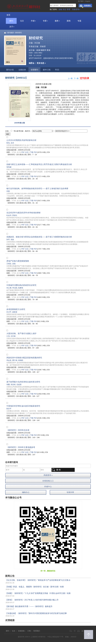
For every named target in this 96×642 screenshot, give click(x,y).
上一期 (70, 78)
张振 (12, 239)
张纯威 (8, 167)
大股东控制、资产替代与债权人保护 (21, 333)
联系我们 (36, 631)
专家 (45, 21)
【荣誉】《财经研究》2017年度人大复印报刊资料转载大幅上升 (32, 600)
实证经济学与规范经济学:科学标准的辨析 (23, 213)
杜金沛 (8, 215)
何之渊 (8, 288)
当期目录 (22, 70)
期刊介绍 (10, 70)
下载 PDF (33, 152)
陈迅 (8, 143)
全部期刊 (34, 70)
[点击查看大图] (19, 102)
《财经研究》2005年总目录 (17, 430)
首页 (8, 15)
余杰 (12, 143)
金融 (60, 9)
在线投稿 (21, 631)
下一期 (76, 78)
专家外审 (70, 492)
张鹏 (8, 384)
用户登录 (81, 1)
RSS (57, 70)
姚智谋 (14, 312)
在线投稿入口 (48, 481)
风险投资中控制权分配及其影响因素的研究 (24, 358)
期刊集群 (10, 33)
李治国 (14, 288)
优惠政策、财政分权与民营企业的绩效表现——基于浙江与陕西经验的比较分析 (39, 237)
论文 (22, 21)
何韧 (8, 191)
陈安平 (8, 409)
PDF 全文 (24, 152)
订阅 (29, 631)
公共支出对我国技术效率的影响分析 (21, 140)
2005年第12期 (19, 123)
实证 (64, 9)
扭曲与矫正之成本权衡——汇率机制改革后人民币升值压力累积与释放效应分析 (39, 164)
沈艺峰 (13, 336)
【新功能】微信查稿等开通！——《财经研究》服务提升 (29, 606)
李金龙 (8, 360)
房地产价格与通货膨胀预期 (17, 261)
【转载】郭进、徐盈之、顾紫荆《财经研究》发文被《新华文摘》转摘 (35, 587)
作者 (33, 21)
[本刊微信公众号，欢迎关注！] (48, 535)
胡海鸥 (20, 360)
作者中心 (48, 487)
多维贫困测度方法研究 (15, 309)
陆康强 (20, 288)
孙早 (8, 239)
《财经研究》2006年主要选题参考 (20, 447)
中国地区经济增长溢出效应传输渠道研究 (23, 406)
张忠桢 (13, 384)
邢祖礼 (14, 215)
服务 (57, 21)
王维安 (8, 264)
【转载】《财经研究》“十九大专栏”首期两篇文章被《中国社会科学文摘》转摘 (38, 593)
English (87, 1)
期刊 (11, 21)
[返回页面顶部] (88, 634)
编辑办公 (26, 492)
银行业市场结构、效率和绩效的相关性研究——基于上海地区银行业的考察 (37, 189)
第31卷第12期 (16, 155)
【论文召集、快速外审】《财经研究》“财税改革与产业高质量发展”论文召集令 (38, 580)
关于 (11, 27)
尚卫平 (8, 312)
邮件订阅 (46, 70)
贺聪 (14, 264)
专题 (79, 21)
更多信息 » (41, 63)
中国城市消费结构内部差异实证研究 (21, 285)
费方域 (14, 360)
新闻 (68, 21)
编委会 (31, 63)
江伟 (8, 336)
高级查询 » (48, 475)
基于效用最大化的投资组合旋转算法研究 (23, 382)
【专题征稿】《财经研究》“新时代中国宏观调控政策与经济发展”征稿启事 (36, 613)
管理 (68, 9)
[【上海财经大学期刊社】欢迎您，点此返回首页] (24, 6)
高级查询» (76, 9)
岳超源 (19, 384)
